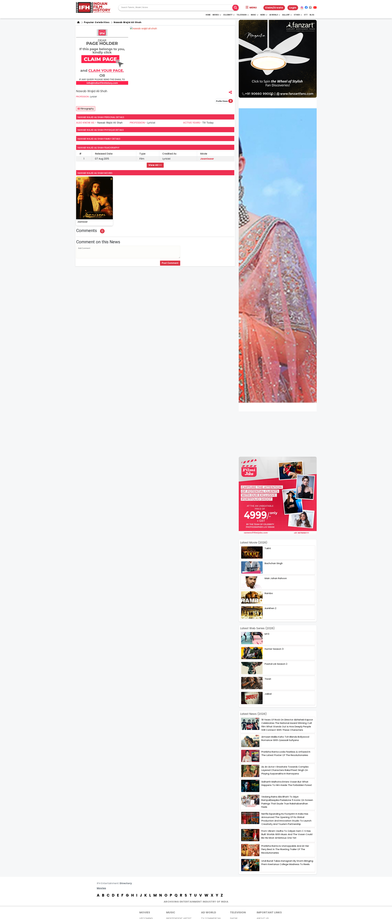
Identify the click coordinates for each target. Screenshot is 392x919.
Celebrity (227, 15)
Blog (312, 15)
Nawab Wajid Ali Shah (127, 22)
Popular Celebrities (96, 22)
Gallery (286, 15)
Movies (216, 15)
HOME (208, 15)
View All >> (155, 165)
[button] (251, 7)
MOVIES (144, 912)
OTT (306, 15)
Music (253, 15)
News (262, 15)
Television (242, 15)
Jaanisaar (207, 158)
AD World (208, 912)
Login (292, 7)
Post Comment (170, 263)
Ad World (273, 15)
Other (297, 15)
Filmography (87, 108)
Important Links (269, 912)
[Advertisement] (279, 434)
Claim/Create (274, 7)
